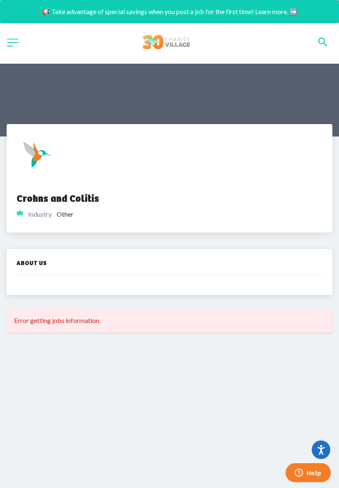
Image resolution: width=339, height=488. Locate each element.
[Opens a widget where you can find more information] (308, 473)
